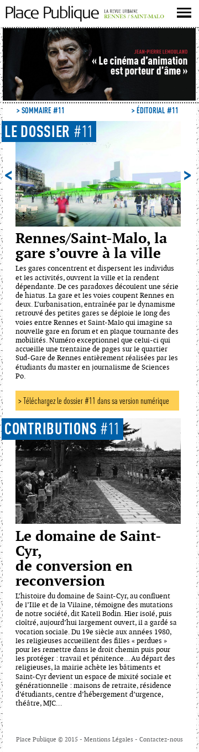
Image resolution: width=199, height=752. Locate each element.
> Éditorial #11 (155, 110)
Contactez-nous (161, 739)
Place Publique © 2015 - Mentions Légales (75, 739)
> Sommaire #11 (41, 110)
